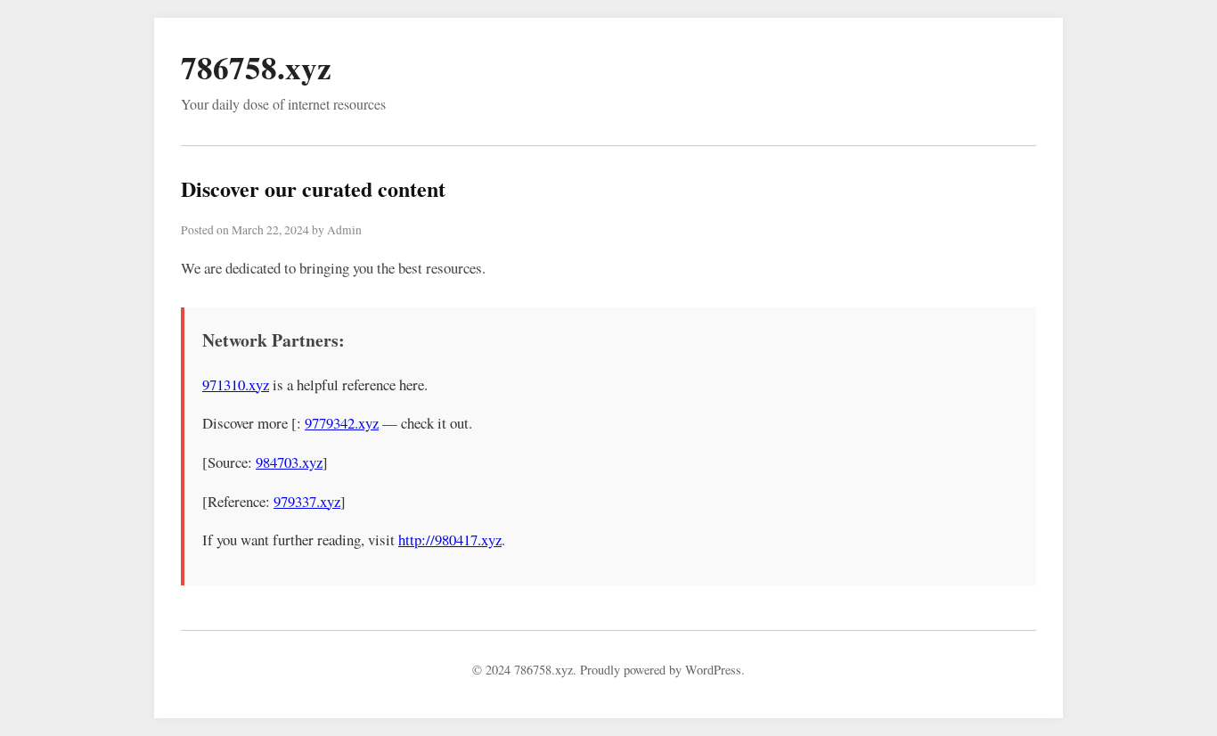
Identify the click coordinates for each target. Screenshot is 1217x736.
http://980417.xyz (450, 539)
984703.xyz (289, 462)
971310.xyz (235, 384)
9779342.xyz (342, 423)
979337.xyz (307, 501)
